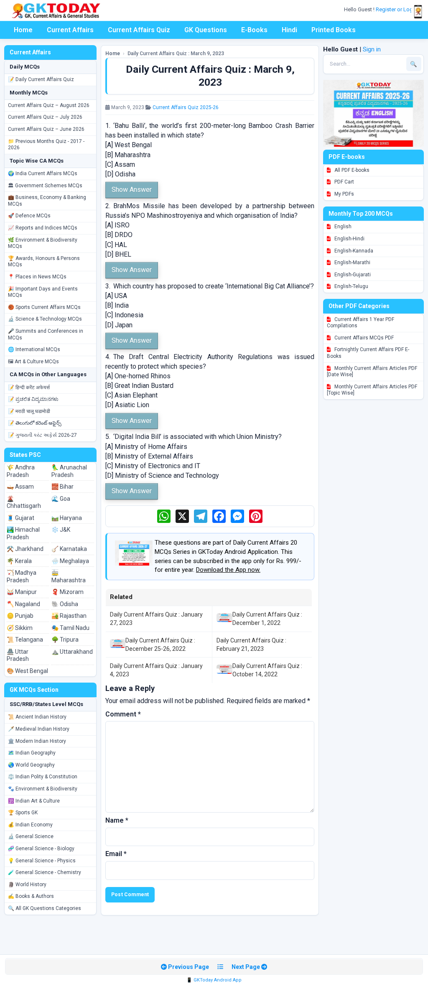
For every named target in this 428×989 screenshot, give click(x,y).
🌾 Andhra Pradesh (21, 471)
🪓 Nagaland (23, 604)
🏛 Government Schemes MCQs (45, 186)
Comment (123, 714)
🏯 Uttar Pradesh (18, 655)
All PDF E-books (351, 170)
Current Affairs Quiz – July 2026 (45, 117)
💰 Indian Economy (30, 825)
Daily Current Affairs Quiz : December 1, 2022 (267, 618)
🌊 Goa (60, 498)
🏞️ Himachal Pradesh (23, 533)
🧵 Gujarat (20, 518)
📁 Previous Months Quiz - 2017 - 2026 (46, 144)
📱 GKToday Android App (214, 980)
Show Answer (132, 190)
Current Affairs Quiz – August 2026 (48, 105)
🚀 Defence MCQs (29, 216)
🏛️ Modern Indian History (37, 741)
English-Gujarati (352, 275)
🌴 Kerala (19, 561)
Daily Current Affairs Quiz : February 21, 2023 (251, 644)
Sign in (372, 49)
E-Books (254, 30)
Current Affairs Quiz (139, 30)
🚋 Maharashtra (68, 576)
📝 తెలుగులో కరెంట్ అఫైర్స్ (34, 423)
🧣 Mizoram (67, 592)
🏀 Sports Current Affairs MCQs (44, 307)
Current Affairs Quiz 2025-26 (186, 107)
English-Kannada (353, 251)
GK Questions (205, 30)
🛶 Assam (20, 486)
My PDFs (343, 194)
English (342, 226)
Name (116, 820)
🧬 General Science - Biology (41, 848)
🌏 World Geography (31, 765)
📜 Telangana (25, 639)
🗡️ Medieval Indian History (38, 729)
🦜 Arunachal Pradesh (69, 471)
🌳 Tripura (65, 639)
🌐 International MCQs (34, 349)
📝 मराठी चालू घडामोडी (29, 411)
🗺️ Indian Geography (32, 753)
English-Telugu (350, 286)
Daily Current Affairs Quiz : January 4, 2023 (156, 670)
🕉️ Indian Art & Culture (34, 801)
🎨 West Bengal (27, 671)
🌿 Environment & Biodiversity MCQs (42, 243)
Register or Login (397, 9)
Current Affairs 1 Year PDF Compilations (360, 322)
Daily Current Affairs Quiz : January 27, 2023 (156, 618)
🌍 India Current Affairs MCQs (42, 173)
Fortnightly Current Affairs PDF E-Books (368, 353)
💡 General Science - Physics (42, 861)
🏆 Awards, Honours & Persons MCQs (44, 261)
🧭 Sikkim (20, 627)
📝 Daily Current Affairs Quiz (41, 79)
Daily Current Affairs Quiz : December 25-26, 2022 (160, 644)
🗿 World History (27, 884)
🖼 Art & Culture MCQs (33, 362)
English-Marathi (351, 262)
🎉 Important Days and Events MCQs (43, 292)
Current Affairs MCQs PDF (363, 338)
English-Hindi (348, 239)
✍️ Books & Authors (31, 896)
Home (23, 30)
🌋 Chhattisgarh (24, 502)
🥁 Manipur (22, 592)
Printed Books (333, 30)
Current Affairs (70, 30)
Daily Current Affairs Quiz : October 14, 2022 (267, 670)
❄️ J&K (60, 529)
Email (116, 854)
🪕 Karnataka (69, 548)
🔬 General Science (31, 836)
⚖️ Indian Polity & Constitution (42, 777)
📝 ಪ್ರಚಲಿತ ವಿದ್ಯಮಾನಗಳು (33, 399)
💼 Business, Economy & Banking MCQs (47, 200)
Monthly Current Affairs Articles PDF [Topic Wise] (372, 390)
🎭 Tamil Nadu (70, 627)
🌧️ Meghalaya (70, 561)
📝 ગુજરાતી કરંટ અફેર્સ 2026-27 (42, 435)
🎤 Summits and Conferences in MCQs (45, 334)
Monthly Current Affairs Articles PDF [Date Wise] (372, 371)
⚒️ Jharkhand (25, 548)
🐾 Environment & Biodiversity (42, 789)
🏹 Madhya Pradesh (21, 576)
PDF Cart (343, 182)
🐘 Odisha (64, 604)
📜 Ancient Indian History (37, 717)
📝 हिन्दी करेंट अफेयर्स (29, 387)
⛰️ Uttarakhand (72, 651)
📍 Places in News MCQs (37, 277)
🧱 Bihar (62, 486)
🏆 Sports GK (23, 813)
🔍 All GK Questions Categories (44, 908)
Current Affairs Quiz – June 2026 (46, 129)
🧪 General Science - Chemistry (44, 872)
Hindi (289, 30)
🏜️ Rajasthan (69, 615)
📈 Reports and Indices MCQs (42, 228)
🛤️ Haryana (66, 518)
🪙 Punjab (20, 615)
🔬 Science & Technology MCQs (45, 319)
